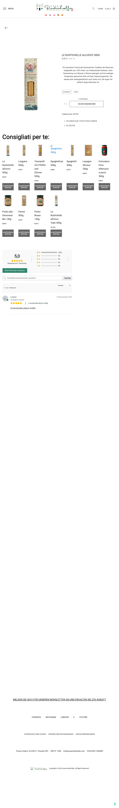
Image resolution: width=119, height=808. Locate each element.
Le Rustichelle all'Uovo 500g (38, 303)
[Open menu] (4, 8)
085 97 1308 (56, 751)
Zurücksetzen (83, 99)
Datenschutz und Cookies (35, 734)
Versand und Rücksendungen (60, 734)
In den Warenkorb (86, 104)
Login (100, 9)
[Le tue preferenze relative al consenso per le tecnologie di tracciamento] (115, 804)
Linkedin (65, 717)
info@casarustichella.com (74, 751)
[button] (9, 8)
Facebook (36, 717)
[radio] (66, 92)
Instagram (51, 717)
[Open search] (94, 8)
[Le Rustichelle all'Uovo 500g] (25, 303)
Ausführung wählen (8, 186)
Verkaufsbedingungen (85, 734)
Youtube (83, 717)
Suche (67, 278)
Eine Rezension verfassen (15, 270)
